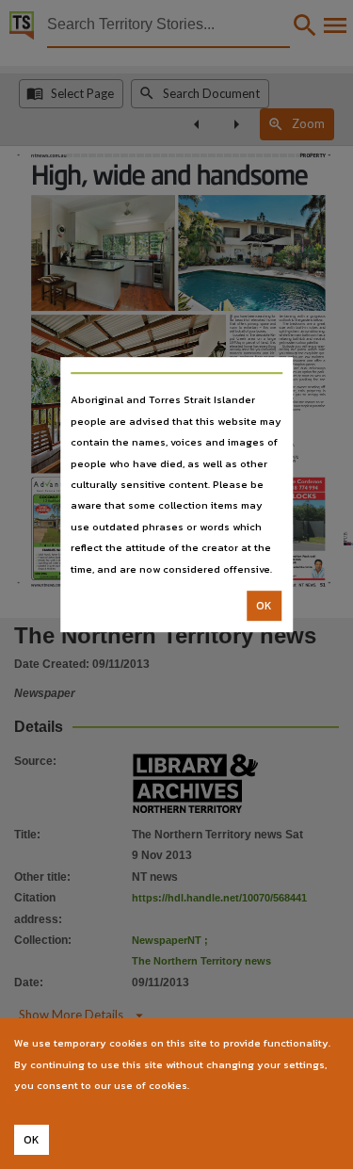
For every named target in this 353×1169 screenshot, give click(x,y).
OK (264, 605)
